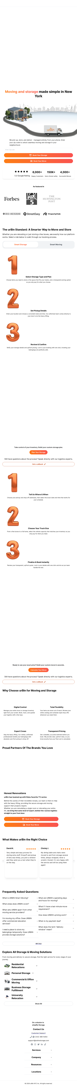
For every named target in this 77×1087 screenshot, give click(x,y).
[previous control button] (3, 860)
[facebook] (31, 1044)
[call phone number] (31, 1037)
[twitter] (38, 1044)
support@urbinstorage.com (38, 1040)
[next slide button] (73, 860)
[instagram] (35, 1044)
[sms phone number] (33, 1037)
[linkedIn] (41, 1044)
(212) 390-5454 (41, 1037)
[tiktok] (45, 1044)
